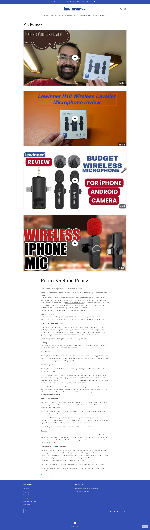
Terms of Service (28, 495)
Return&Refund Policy (29, 501)
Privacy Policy (27, 498)
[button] (25, 9)
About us (26, 489)
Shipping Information (29, 492)
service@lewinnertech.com (74, 303)
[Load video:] (75, 58)
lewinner (77, 526)
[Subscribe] (55, 511)
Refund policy (27, 504)
